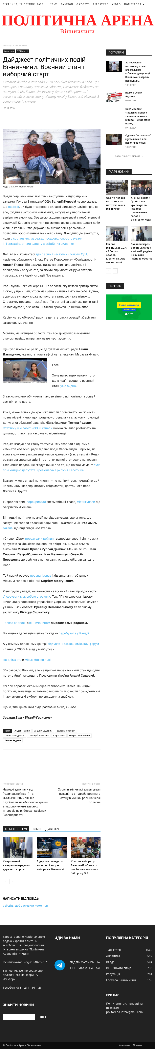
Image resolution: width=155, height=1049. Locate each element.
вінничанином (39, 623)
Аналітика (9, 51)
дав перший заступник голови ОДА (61, 254)
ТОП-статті (22, 51)
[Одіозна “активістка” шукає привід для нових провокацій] (114, 139)
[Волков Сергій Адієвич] (114, 96)
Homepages (132, 4)
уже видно (68, 386)
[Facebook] (7, 117)
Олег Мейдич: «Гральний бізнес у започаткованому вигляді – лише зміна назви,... (137, 116)
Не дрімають (12, 660)
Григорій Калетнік (38, 735)
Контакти (124, 1045)
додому (7, 45)
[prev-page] (5, 881)
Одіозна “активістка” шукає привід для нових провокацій (138, 139)
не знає (13, 207)
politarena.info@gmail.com (124, 1012)
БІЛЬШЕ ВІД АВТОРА (45, 829)
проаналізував (40, 575)
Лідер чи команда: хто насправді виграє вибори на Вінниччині (51, 865)
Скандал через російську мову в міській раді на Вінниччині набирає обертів (141, 251)
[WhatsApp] (35, 117)
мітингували (86, 502)
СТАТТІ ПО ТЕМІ (16, 829)
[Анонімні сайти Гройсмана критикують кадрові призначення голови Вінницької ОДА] (141, 187)
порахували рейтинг (40, 538)
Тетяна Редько (13, 740)
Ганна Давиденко (14, 735)
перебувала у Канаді (74, 633)
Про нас (137, 1045)
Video (116, 4)
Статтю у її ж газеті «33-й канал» (27, 428)
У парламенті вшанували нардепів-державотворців (16, 865)
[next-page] (11, 881)
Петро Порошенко (79, 735)
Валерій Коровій (66, 730)
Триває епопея (14, 623)
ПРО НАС (112, 995)
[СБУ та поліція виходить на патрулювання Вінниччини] (117, 187)
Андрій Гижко (22, 730)
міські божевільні (38, 660)
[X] (16, 117)
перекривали (36, 502)
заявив (8, 528)
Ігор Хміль (59, 735)
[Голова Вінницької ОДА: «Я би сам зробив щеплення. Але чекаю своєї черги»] (117, 233)
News (54, 4)
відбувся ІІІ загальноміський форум (73, 644)
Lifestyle (101, 4)
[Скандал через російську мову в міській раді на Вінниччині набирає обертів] (141, 233)
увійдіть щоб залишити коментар (25, 905)
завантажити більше (127, 156)
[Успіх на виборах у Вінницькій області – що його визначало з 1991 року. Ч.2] (86, 847)
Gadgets (83, 4)
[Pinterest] (25, 117)
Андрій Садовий (43, 730)
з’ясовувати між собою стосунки (26, 596)
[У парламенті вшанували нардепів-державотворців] (17, 847)
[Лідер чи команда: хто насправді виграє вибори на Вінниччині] (51, 847)
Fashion (67, 4)
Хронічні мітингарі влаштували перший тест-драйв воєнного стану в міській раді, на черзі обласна (79, 796)
